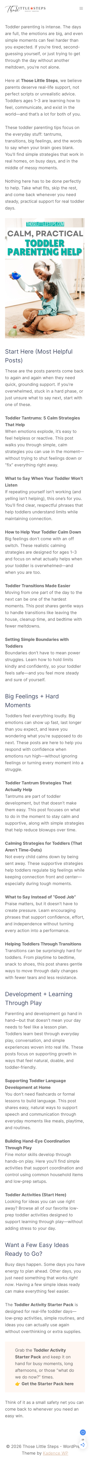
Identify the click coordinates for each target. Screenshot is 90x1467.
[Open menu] (81, 8)
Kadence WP (55, 1453)
